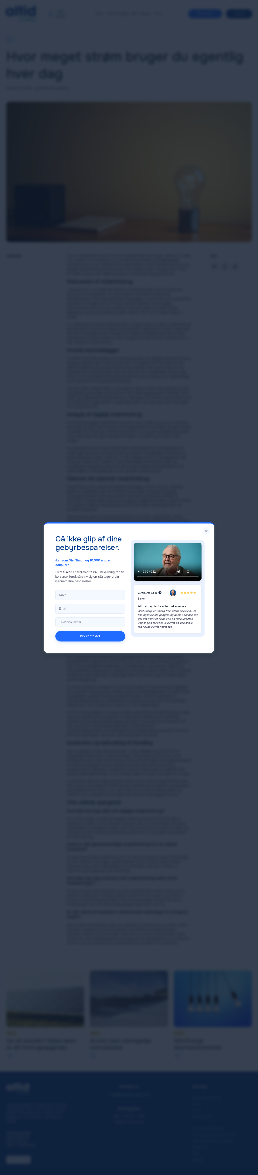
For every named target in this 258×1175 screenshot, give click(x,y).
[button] (206, 531)
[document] (129, 587)
